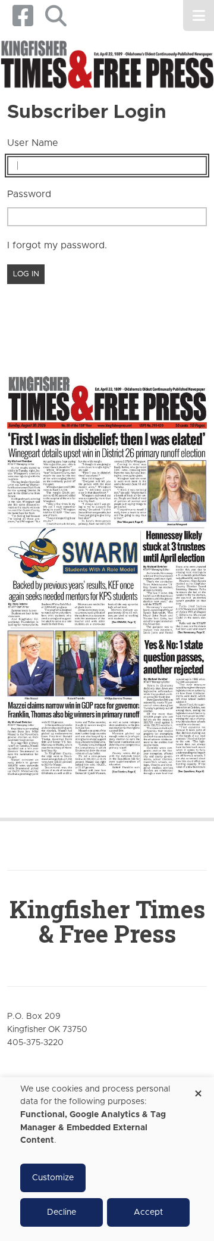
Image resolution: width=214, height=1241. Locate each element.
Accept (148, 1212)
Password (29, 194)
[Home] (107, 65)
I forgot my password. (57, 245)
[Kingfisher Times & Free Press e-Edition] (107, 567)
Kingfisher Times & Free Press (107, 921)
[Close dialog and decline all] (198, 1089)
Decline (61, 1212)
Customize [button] (53, 1178)
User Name (32, 143)
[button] (55, 15)
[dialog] (107, 1159)
